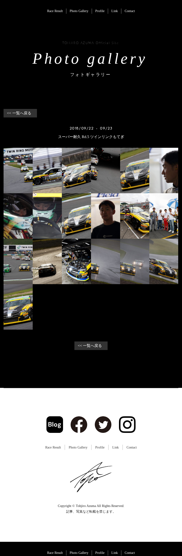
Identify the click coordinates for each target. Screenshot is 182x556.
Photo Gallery (79, 11)
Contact (130, 11)
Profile (100, 11)
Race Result (55, 11)
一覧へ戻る (21, 113)
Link (114, 11)
